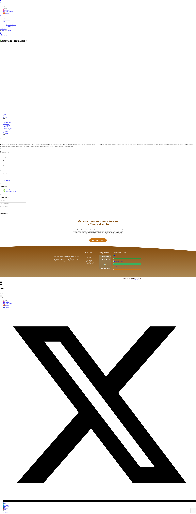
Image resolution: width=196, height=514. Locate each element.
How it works (6, 20)
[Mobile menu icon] (98, 1)
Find (4, 21)
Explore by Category (11, 25)
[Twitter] (60, 279)
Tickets (5, 117)
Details (4, 114)
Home (4, 18)
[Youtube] (67, 279)
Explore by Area (10, 26)
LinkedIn (6, 506)
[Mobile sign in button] (0, 32)
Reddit (6, 508)
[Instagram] (63, 279)
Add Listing (4, 29)
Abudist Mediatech (136, 280)
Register (9, 30)
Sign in (3, 30)
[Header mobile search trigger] (0, 37)
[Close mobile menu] (0, 16)
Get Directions (6, 180)
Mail (5, 509)
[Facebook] (56, 279)
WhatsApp (6, 503)
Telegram (6, 505)
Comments (6, 115)
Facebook (6, 307)
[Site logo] (10, 4)
